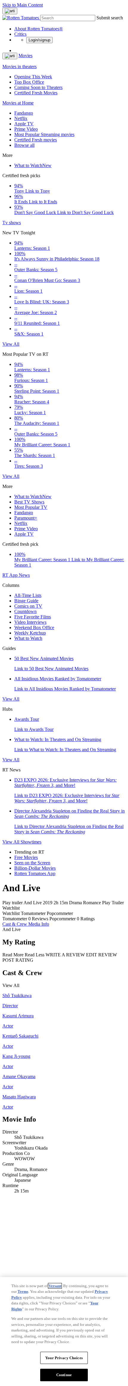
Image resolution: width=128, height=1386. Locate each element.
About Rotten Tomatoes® (38, 28)
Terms (23, 1291)
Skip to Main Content (22, 4)
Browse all (24, 145)
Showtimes (31, 841)
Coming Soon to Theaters (38, 87)
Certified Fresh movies (35, 139)
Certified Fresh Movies (35, 92)
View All (10, 344)
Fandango (23, 113)
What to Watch (32, 165)
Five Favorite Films (32, 616)
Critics (20, 34)
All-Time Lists (27, 595)
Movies (25, 55)
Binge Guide (26, 600)
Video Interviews (30, 622)
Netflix (20, 118)
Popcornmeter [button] (62, 918)
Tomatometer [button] (14, 918)
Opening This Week (33, 76)
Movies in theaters (19, 66)
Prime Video (26, 129)
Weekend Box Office (34, 627)
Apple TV (24, 123)
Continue (64, 1375)
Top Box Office (29, 82)
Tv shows (11, 222)
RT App (10, 575)
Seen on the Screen (32, 862)
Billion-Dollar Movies (35, 868)
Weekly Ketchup (30, 632)
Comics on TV (28, 606)
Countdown (25, 611)
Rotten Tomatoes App (34, 873)
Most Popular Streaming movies (44, 134)
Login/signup (39, 40)
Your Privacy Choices (64, 1358)
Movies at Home (18, 102)
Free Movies (26, 857)
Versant (55, 1286)
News (24, 575)
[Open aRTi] (9, 11)
